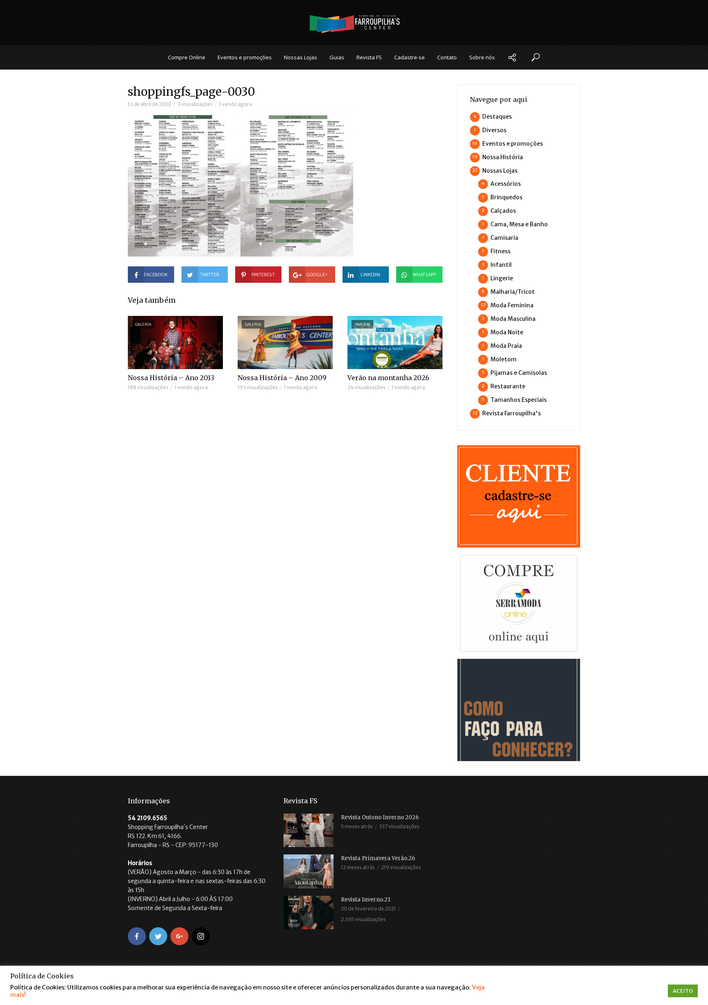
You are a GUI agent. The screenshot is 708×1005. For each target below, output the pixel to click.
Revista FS (369, 57)
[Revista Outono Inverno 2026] (309, 830)
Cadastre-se (409, 57)
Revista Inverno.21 (365, 899)
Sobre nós (482, 57)
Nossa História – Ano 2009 (282, 378)
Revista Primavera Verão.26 (378, 858)
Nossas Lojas (300, 57)
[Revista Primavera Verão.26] (309, 871)
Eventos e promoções (245, 57)
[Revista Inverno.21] (309, 912)
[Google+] (179, 936)
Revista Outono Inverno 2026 (380, 817)
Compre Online (186, 57)
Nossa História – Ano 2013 (171, 378)
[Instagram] (201, 936)
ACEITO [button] (683, 990)
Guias (336, 57)
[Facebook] (137, 936)
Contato (447, 57)
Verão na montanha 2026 (388, 378)
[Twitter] (158, 936)
